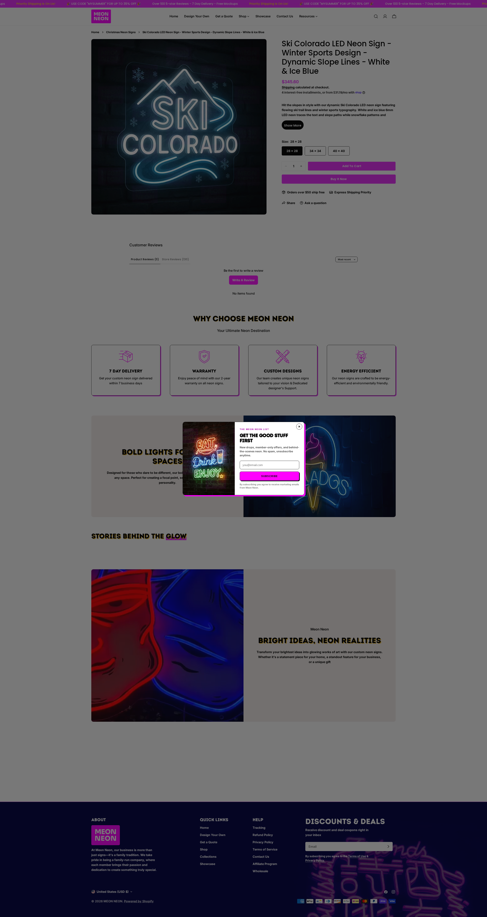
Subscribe (269, 476)
